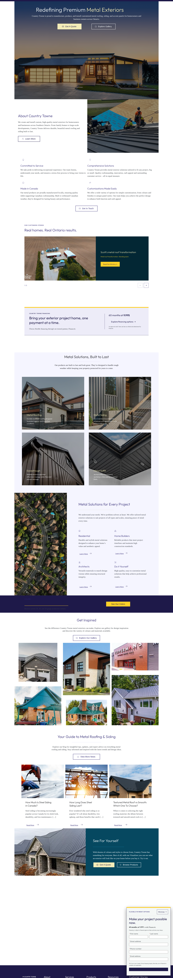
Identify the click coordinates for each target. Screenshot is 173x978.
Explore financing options (123, 321)
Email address (134, 956)
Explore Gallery (105, 26)
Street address (135, 941)
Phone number (135, 949)
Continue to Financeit (148, 969)
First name (133, 934)
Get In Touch (88, 208)
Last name (153, 934)
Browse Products (130, 865)
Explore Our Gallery (88, 638)
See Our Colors (118, 604)
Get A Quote (70, 26)
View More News (87, 757)
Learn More (30, 139)
